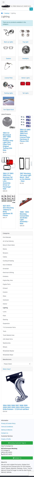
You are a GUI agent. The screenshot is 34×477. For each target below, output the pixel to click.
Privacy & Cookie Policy (8, 423)
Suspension (6, 323)
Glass (4, 296)
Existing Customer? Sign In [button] (17, 443)
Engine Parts (6, 284)
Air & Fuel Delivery (8, 241)
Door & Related (7, 264)
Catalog (6, 13)
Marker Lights (25, 78)
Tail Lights (25, 93)
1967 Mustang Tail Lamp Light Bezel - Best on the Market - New (25, 177)
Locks (4, 311)
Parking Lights (8, 93)
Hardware (6, 300)
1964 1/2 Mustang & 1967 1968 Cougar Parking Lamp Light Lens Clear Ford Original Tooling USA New (8, 141)
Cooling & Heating (8, 261)
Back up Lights (8, 42)
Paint (4, 315)
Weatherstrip (6, 343)
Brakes (5, 249)
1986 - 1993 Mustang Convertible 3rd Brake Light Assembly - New (24, 217)
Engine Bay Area (8, 280)
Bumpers (5, 253)
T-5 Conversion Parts (9, 327)
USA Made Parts (8, 339)
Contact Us (4, 433)
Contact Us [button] (17, 458)
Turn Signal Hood (8, 109)
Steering (5, 319)
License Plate (8, 78)
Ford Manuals (7, 237)
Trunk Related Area (8, 335)
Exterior (5, 292)
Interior (5, 304)
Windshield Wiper (8, 355)
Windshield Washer (8, 351)
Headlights (25, 58)
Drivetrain (6, 268)
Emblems (5, 276)
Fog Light (25, 42)
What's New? (7, 369)
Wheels (5, 347)
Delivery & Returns (6, 430)
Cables (5, 257)
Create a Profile (6, 439)
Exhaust (5, 288)
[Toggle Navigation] (3, 2)
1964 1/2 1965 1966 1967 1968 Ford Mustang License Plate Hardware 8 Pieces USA (25, 135)
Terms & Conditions (7, 426)
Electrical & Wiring (8, 272)
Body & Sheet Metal (9, 245)
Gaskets (8, 58)
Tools (4, 331)
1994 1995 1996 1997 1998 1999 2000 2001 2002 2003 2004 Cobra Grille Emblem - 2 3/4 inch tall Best (16, 407)
